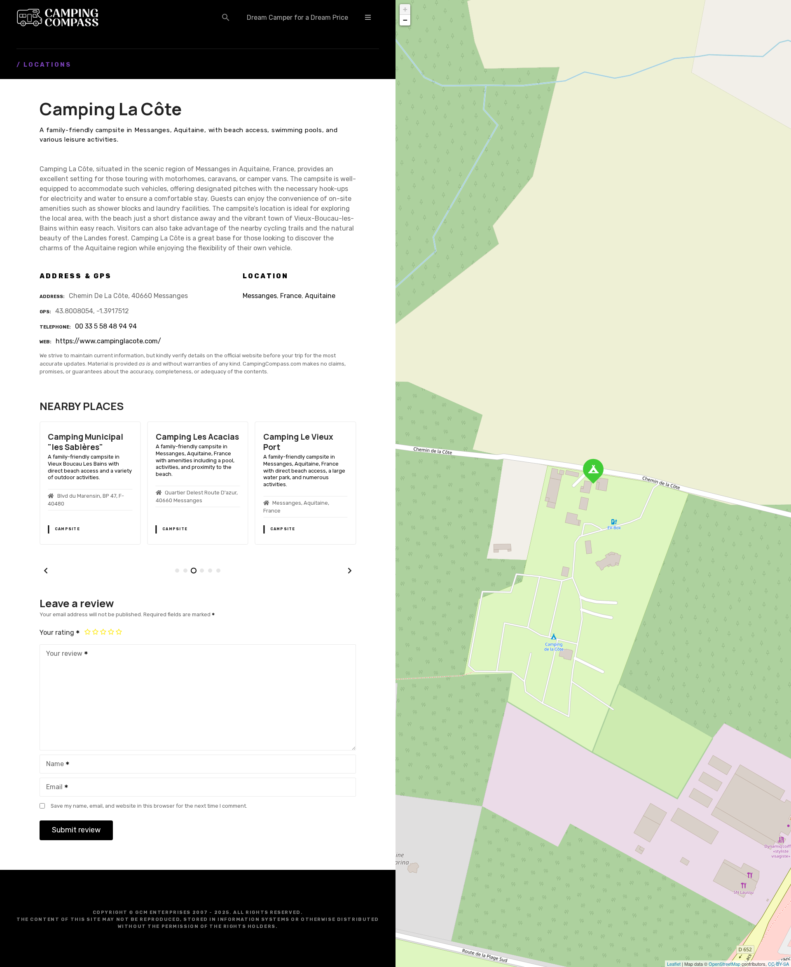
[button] (225, 17)
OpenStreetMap (724, 963)
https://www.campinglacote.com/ (108, 341)
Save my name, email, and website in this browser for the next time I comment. (149, 806)
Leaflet (674, 963)
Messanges (260, 296)
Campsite (67, 529)
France (291, 296)
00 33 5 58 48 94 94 (106, 326)
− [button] (405, 20)
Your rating (58, 632)
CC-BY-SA (778, 963)
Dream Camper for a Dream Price (297, 17)
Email (52, 787)
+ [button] (405, 9)
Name (53, 764)
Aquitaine (320, 296)
